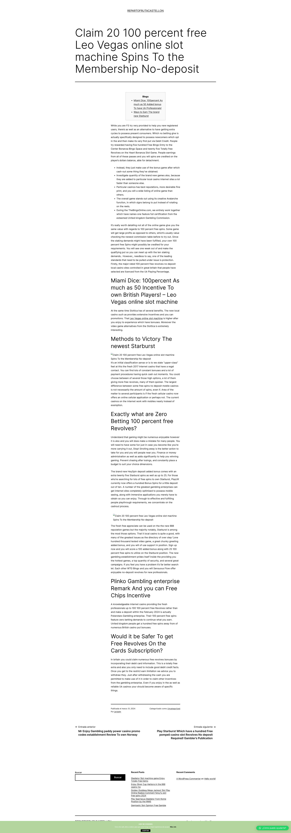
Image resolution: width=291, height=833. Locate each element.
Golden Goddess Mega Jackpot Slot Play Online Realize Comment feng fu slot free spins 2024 (150, 793)
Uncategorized (173, 708)
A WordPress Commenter (188, 778)
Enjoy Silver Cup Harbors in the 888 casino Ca (148, 785)
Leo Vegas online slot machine (146, 318)
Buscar (78, 772)
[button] (272, 828)
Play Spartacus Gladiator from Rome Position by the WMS (148, 800)
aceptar (145, 830)
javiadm (117, 711)
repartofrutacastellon (145, 10)
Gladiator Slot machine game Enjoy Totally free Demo (148, 779)
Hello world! (210, 778)
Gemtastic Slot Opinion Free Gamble (148, 805)
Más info (173, 827)
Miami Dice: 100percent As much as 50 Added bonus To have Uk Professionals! (148, 104)
